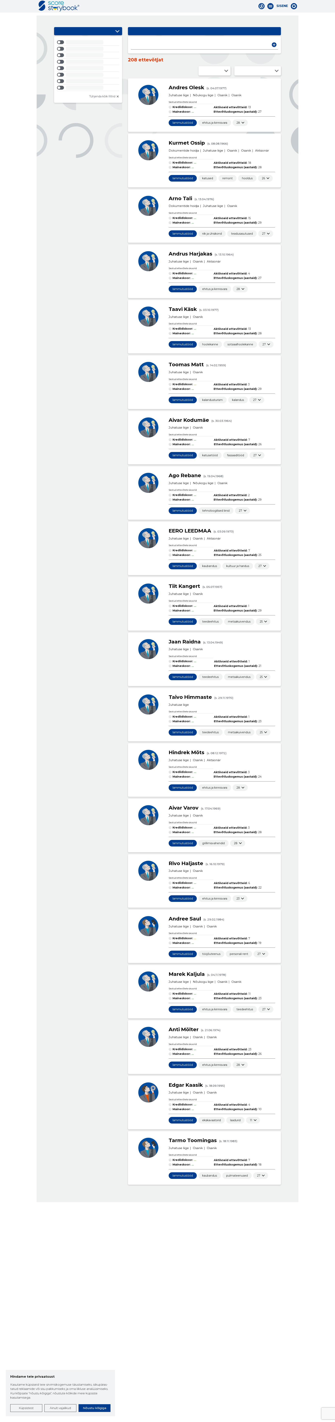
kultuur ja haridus (237, 566)
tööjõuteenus (211, 954)
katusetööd (210, 455)
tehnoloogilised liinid (216, 510)
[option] (88, 43)
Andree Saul (185, 919)
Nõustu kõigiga (94, 1408)
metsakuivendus (239, 621)
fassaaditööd (235, 455)
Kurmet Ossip (187, 143)
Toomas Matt (186, 364)
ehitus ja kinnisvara (214, 122)
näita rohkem (238, 122)
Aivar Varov (184, 808)
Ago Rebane (185, 475)
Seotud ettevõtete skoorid (183, 101)
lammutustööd (183, 122)
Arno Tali (180, 198)
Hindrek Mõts (186, 752)
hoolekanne (210, 344)
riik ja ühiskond (212, 233)
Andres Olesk (186, 87)
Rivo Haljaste (186, 863)
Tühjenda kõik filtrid (102, 96)
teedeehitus (210, 621)
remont (227, 178)
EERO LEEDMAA (190, 531)
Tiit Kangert (184, 586)
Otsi (274, 44)
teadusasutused (242, 233)
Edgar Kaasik (186, 1085)
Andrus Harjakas (190, 254)
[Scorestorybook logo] (59, 6)
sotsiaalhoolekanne (240, 344)
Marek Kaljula (187, 974)
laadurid (235, 1120)
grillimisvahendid (213, 843)
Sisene (282, 6)
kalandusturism (212, 400)
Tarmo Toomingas (193, 1140)
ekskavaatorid (211, 1120)
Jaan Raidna (185, 642)
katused (207, 178)
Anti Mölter (184, 1029)
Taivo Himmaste (190, 697)
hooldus (247, 178)
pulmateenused (237, 1175)
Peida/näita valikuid (117, 31)
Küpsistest (26, 1408)
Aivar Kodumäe (189, 420)
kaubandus (209, 566)
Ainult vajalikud (60, 1408)
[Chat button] (261, 6)
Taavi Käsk (183, 309)
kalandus (238, 400)
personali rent (239, 954)
